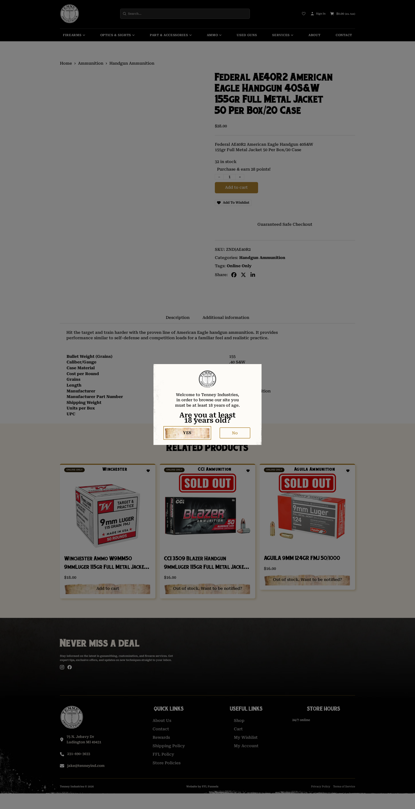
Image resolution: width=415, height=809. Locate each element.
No (235, 433)
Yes (187, 432)
